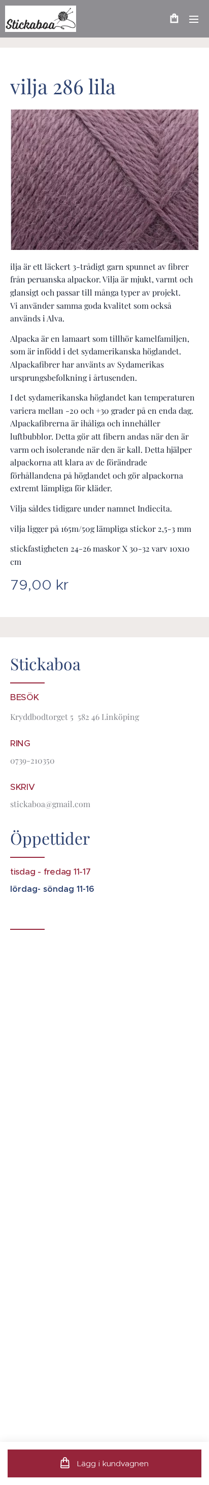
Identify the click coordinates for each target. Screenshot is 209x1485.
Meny (194, 19)
